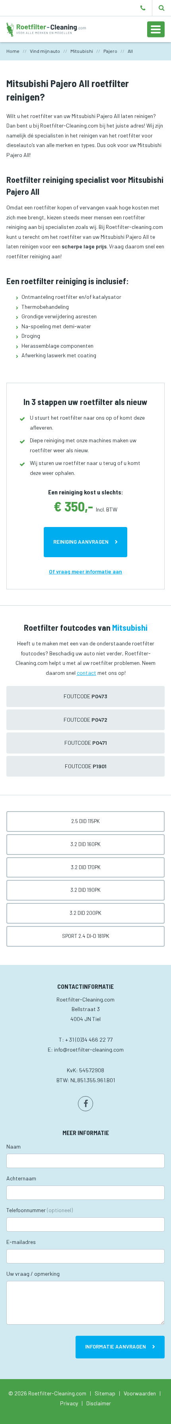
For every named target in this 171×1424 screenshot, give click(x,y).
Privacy (69, 1403)
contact (86, 672)
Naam (13, 1146)
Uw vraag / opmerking (33, 1273)
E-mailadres (21, 1241)
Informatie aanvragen (115, 1346)
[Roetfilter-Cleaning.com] (46, 28)
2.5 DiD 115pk (85, 821)
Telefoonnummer (39, 1210)
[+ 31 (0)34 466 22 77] (143, 8)
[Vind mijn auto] (162, 8)
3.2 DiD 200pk (85, 913)
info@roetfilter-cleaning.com (89, 1049)
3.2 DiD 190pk (85, 890)
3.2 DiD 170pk (86, 867)
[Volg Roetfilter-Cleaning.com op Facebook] (85, 1103)
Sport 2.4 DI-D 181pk (85, 936)
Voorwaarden (140, 1393)
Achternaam (21, 1178)
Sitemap (105, 1393)
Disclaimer (98, 1403)
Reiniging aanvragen (81, 542)
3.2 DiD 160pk (85, 844)
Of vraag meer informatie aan (85, 571)
